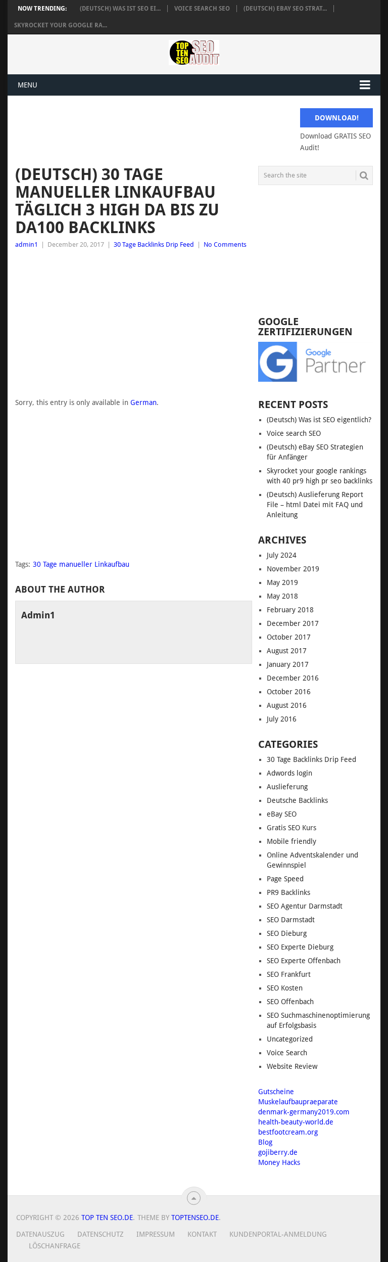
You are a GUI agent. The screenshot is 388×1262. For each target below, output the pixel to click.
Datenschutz (100, 1234)
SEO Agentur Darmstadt (305, 906)
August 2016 (287, 705)
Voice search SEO (202, 8)
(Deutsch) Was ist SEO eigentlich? (319, 420)
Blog (265, 1142)
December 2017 (293, 623)
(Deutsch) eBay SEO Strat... (285, 8)
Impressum (155, 1234)
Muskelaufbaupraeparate (298, 1102)
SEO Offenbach (290, 1002)
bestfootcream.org (288, 1132)
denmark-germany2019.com (304, 1112)
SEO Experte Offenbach (304, 961)
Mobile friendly (291, 841)
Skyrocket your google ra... (60, 25)
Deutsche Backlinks (297, 800)
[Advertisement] (133, 326)
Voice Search (287, 1053)
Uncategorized (290, 1039)
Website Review (292, 1066)
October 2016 (289, 692)
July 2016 (282, 719)
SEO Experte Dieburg (300, 947)
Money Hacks (279, 1162)
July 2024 (282, 555)
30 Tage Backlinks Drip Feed (154, 244)
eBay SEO (282, 814)
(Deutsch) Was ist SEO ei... (120, 8)
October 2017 (289, 637)
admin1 (26, 244)
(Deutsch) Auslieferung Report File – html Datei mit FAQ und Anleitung (315, 504)
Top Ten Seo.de (107, 1217)
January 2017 (288, 664)
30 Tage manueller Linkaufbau (81, 564)
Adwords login (289, 773)
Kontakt (202, 1234)
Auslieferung (287, 787)
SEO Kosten (285, 988)
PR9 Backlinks (288, 892)
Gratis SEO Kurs (291, 828)
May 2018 (282, 596)
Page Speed (285, 879)
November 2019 (293, 569)
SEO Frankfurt (289, 974)
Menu (27, 85)
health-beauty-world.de (295, 1122)
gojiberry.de (278, 1152)
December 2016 (293, 678)
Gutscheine (276, 1092)
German (143, 402)
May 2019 (282, 582)
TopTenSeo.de (195, 1217)
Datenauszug (40, 1234)
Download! (337, 118)
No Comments (225, 244)
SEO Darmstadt (291, 920)
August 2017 (287, 651)
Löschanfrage (54, 1246)
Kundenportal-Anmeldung (278, 1234)
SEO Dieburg (287, 933)
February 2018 (290, 610)
